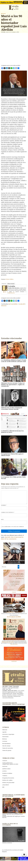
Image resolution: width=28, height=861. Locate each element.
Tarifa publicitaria (10, 763)
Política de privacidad (8, 782)
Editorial (4, 729)
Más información (14, 644)
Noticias (3, 13)
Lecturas (4, 741)
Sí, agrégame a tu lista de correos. (13, 526)
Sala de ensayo (6, 745)
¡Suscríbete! (5, 784)
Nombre (4, 505)
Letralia (11, 286)
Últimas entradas (11, 283)
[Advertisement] (14, 49)
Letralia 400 (22, 304)
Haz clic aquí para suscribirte (14, 616)
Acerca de (4, 283)
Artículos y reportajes (8, 734)
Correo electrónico (7, 512)
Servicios (4, 766)
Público (11, 279)
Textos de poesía (6, 750)
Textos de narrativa (7, 748)
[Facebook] (4, 292)
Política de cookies (7, 780)
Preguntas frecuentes (8, 778)
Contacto (4, 760)
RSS (3, 787)
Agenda (4, 732)
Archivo (4, 771)
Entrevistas (5, 736)
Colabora (4, 775)
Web (2, 519)
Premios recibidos (7, 773)
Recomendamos (6, 743)
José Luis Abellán (12, 304)
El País (7, 279)
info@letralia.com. (11, 292)
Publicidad (14, 592)
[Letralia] (4, 288)
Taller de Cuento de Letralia (8, 642)
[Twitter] (5, 292)
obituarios (3, 305)
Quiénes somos (6, 768)
